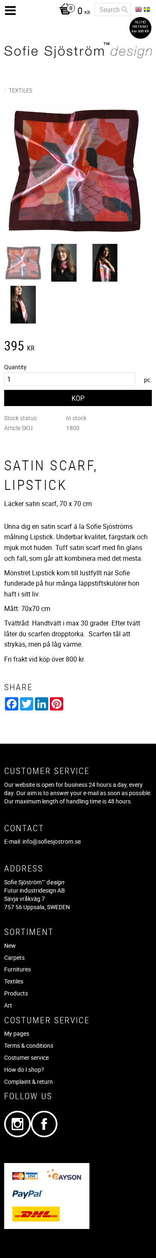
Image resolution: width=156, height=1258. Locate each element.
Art (8, 1005)
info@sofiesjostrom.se (51, 841)
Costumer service (26, 1057)
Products (16, 993)
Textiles (13, 981)
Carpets (14, 957)
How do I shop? (24, 1069)
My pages (16, 1033)
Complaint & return (28, 1081)
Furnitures (17, 969)
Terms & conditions (28, 1045)
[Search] (125, 9)
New (10, 945)
